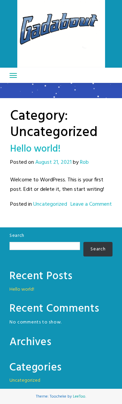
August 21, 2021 (53, 162)
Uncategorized (50, 204)
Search (16, 235)
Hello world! (35, 149)
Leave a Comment (91, 204)
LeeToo (79, 396)
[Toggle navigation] (13, 75)
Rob (84, 162)
